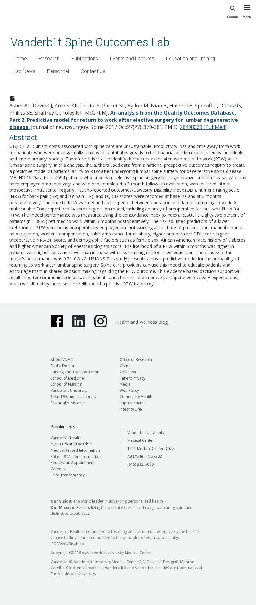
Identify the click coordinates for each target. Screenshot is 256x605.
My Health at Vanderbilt (71, 444)
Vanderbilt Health (66, 437)
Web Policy (129, 390)
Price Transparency (68, 475)
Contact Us (93, 71)
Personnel (58, 71)
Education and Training (190, 58)
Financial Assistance (68, 403)
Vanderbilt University (69, 390)
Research (49, 58)
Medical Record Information (75, 450)
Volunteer (128, 372)
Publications (84, 58)
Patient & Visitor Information (76, 456)
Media (125, 384)
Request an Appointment (73, 462)
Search (232, 17)
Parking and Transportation (75, 372)
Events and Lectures (132, 58)
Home (20, 58)
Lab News (24, 71)
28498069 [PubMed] (203, 127)
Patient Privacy (132, 378)
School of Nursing (66, 384)
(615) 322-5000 (140, 464)
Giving (125, 365)
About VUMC (62, 359)
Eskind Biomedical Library (73, 396)
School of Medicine (67, 378)
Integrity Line (131, 409)
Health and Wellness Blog (142, 322)
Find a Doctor (63, 365)
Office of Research (136, 359)
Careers (58, 468)
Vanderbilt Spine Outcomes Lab (90, 42)
